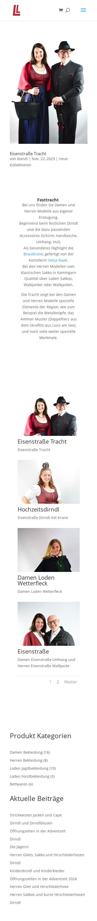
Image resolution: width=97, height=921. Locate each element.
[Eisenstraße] (49, 645)
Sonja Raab (57, 260)
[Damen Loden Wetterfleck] (49, 571)
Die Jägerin (19, 846)
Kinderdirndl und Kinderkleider (37, 870)
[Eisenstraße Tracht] (49, 435)
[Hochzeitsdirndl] (49, 503)
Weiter (70, 682)
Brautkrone (33, 253)
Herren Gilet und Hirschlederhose (39, 886)
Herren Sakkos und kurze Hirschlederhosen (47, 894)
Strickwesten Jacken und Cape (36, 815)
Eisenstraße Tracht (28, 153)
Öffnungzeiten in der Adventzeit (38, 831)
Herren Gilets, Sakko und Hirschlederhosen (47, 854)
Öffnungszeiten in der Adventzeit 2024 (43, 878)
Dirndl (15, 839)
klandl (22, 158)
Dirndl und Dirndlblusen (31, 823)
